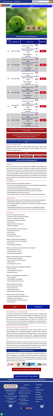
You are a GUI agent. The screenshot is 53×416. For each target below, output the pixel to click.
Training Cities (45, 4)
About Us (16, 4)
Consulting (33, 4)
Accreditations (39, 4)
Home (12, 4)
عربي (31, 6)
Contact (50, 4)
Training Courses (21, 4)
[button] (26, 153)
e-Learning (28, 4)
